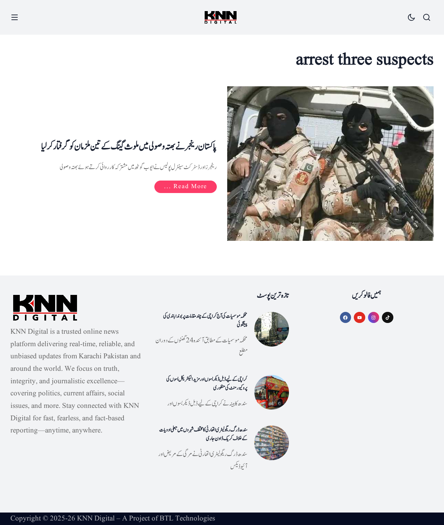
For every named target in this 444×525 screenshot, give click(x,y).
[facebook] (345, 317)
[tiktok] (387, 317)
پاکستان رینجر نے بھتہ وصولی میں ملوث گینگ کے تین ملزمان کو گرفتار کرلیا (129, 146)
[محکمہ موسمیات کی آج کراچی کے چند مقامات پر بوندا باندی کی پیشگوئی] (271, 329)
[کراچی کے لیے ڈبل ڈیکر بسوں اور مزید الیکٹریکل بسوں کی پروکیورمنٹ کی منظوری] (271, 392)
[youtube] (359, 317)
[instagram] (373, 317)
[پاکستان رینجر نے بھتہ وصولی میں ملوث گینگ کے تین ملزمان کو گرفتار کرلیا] (330, 163)
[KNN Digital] (220, 17)
